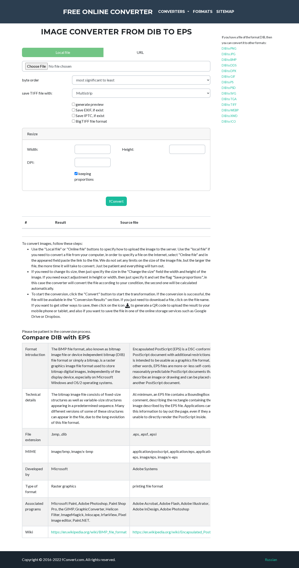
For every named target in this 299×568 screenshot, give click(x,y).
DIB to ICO (229, 121)
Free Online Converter (108, 12)
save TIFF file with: (37, 93)
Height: (128, 149)
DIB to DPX (229, 71)
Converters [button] (172, 11)
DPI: (30, 162)
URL (140, 52)
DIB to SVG (229, 93)
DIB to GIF (228, 76)
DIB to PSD (229, 88)
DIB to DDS (229, 65)
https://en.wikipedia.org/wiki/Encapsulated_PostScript (176, 532)
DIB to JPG (228, 54)
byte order (30, 80)
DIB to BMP (229, 60)
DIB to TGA (229, 99)
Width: (32, 149)
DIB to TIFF (229, 104)
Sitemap (225, 11)
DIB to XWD (230, 116)
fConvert (116, 201)
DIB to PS (227, 82)
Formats (203, 11)
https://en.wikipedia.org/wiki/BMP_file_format (89, 532)
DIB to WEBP (230, 110)
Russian (271, 559)
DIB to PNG (229, 48)
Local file (63, 52)
